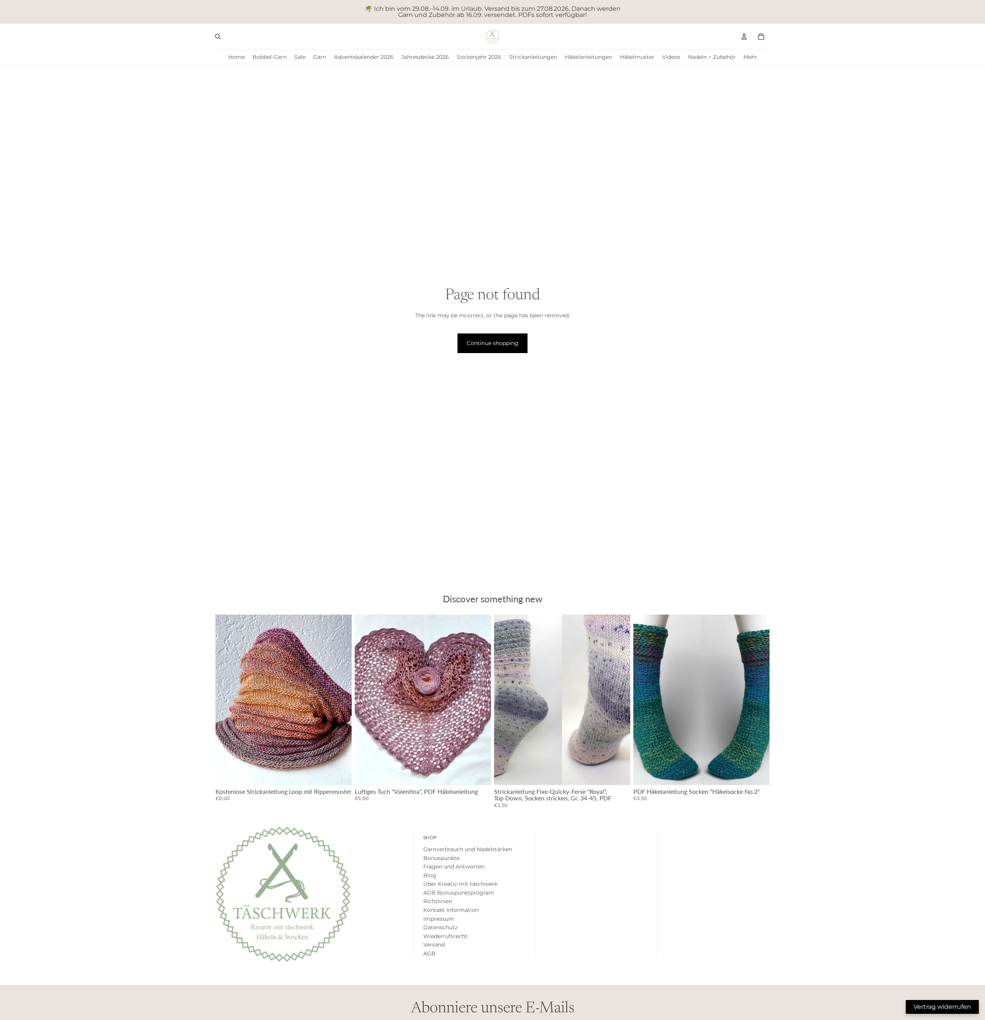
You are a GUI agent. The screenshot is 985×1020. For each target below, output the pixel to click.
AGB (429, 953)
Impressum (438, 918)
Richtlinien (437, 901)
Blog (429, 875)
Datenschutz (440, 927)
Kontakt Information (451, 910)
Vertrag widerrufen (942, 1006)
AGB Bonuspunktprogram (458, 892)
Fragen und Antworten (453, 866)
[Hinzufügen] (340, 773)
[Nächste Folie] (479, 699)
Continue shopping (492, 343)
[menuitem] (750, 57)
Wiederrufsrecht (445, 936)
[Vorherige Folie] (366, 699)
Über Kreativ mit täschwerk (460, 883)
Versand (434, 944)
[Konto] (744, 36)
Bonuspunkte (441, 858)
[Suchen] (217, 36)
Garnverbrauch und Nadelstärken (467, 849)
